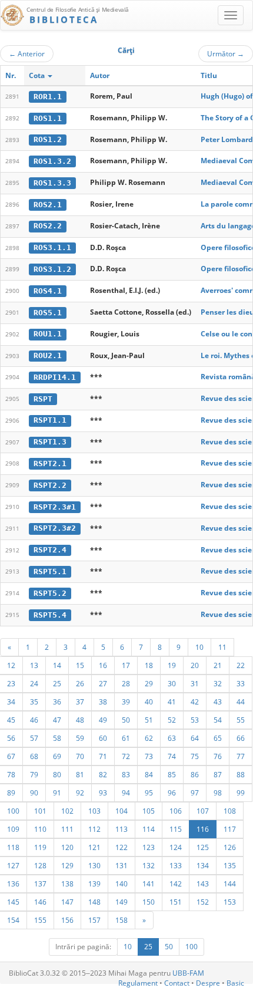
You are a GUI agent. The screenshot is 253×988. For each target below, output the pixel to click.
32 (218, 683)
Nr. (10, 75)
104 (121, 810)
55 (241, 719)
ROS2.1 (48, 204)
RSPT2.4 (50, 549)
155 (40, 920)
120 (67, 847)
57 (34, 738)
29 (149, 683)
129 (67, 865)
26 (80, 683)
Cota (37, 75)
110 (40, 829)
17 (126, 665)
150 (148, 901)
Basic (235, 983)
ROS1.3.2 (52, 161)
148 (94, 901)
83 (126, 774)
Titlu (209, 75)
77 (241, 756)
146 (40, 901)
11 (222, 647)
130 (94, 865)
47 (57, 719)
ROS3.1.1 (52, 247)
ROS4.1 (48, 290)
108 (230, 810)
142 (175, 883)
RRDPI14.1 (55, 377)
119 (40, 847)
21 (218, 665)
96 (172, 792)
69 (57, 756)
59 (80, 738)
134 (203, 865)
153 (230, 901)
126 (230, 847)
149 (121, 901)
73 (149, 756)
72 (126, 756)
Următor (225, 53)
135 (230, 865)
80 (57, 774)
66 (241, 738)
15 (80, 665)
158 (121, 920)
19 (172, 665)
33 (241, 683)
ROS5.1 (48, 312)
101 (40, 810)
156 (67, 920)
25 (57, 683)
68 (34, 756)
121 (94, 847)
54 (218, 719)
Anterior (27, 53)
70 (80, 756)
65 (218, 738)
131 (121, 865)
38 (103, 701)
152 (203, 901)
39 (126, 701)
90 (34, 792)
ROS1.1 (48, 118)
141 (148, 883)
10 (199, 647)
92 (80, 792)
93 (103, 792)
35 (34, 701)
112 (94, 829)
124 (175, 847)
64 (195, 738)
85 (172, 774)
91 (57, 792)
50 (126, 719)
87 (218, 774)
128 (40, 865)
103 (94, 810)
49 (103, 719)
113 (121, 829)
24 (34, 683)
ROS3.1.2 (52, 269)
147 (67, 901)
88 (241, 774)
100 (191, 947)
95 (149, 792)
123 (148, 847)
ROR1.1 (48, 96)
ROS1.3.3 (52, 182)
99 (241, 792)
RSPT (43, 398)
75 (195, 756)
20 (195, 665)
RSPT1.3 (50, 441)
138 (67, 883)
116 (203, 829)
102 (67, 810)
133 (175, 865)
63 (172, 738)
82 (103, 774)
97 (195, 792)
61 (126, 738)
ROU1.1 (48, 333)
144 (230, 883)
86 (195, 774)
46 (34, 719)
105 (148, 810)
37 (80, 701)
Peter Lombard (227, 139)
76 (218, 756)
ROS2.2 (48, 225)
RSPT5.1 (50, 571)
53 (195, 719)
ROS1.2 (48, 139)
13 (34, 665)
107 (203, 810)
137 (40, 883)
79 (34, 774)
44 (241, 701)
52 (172, 719)
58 (57, 738)
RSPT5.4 (50, 615)
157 (94, 920)
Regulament (138, 983)
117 (230, 829)
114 (148, 829)
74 (172, 756)
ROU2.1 (48, 355)
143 (203, 883)
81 (80, 774)
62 (149, 738)
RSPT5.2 (50, 593)
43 (218, 701)
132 (148, 865)
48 (80, 719)
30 (172, 683)
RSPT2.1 (50, 463)
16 (103, 665)
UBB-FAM (188, 973)
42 (195, 701)
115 (175, 829)
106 (175, 810)
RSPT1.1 (50, 420)
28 (126, 683)
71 (103, 756)
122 (121, 847)
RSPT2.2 (50, 485)
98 (218, 792)
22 (241, 665)
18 (149, 665)
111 (67, 829)
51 (149, 719)
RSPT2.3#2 (55, 528)
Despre (208, 983)
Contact (176, 983)
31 (195, 683)
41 (172, 701)
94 (126, 792)
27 (103, 683)
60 (103, 738)
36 (57, 701)
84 (149, 774)
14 (57, 665)
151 (175, 901)
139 (94, 883)
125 (203, 847)
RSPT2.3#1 (55, 507)
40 (149, 701)
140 (121, 883)
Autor (99, 75)
